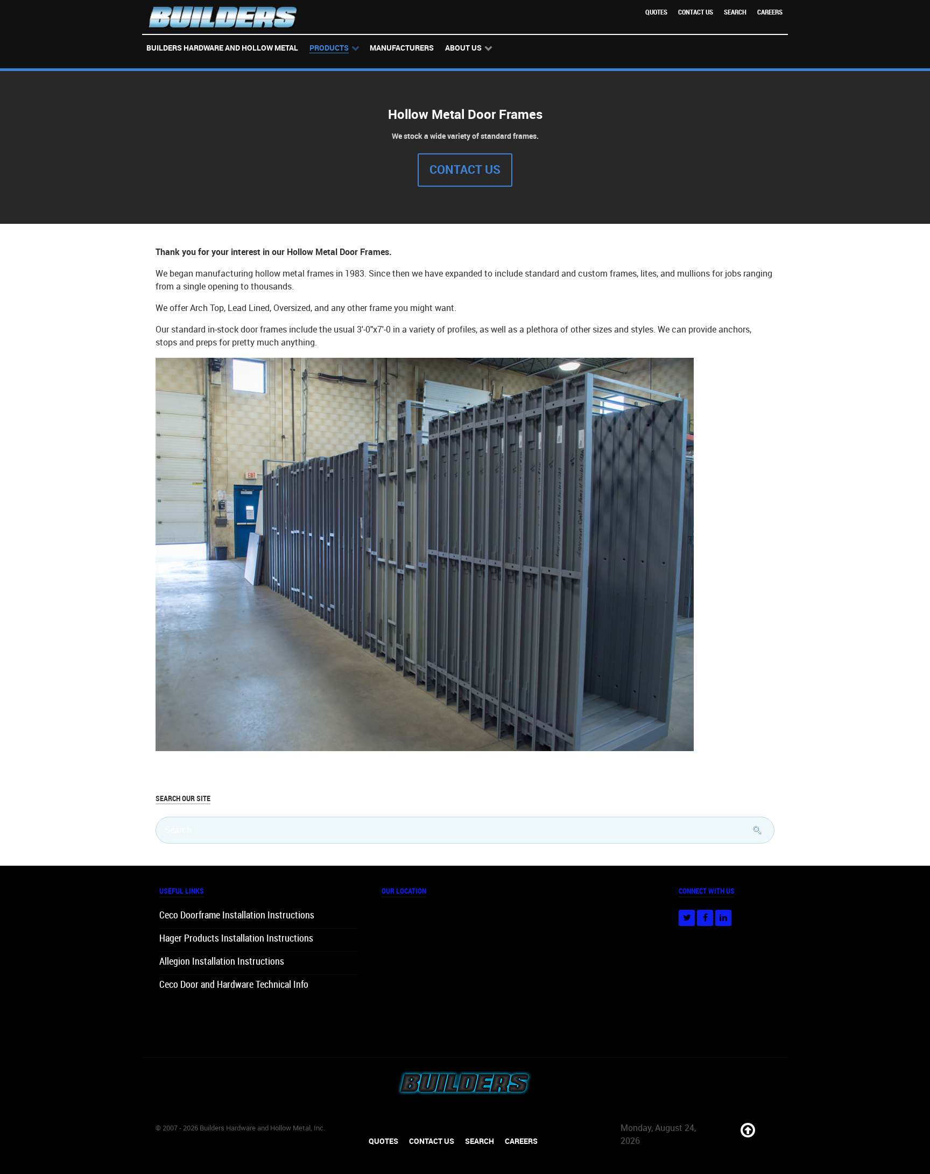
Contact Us (695, 12)
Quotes (656, 12)
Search (735, 12)
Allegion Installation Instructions (221, 961)
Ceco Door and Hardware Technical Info (233, 985)
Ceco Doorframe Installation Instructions (236, 915)
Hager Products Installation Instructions (236, 938)
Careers (770, 12)
